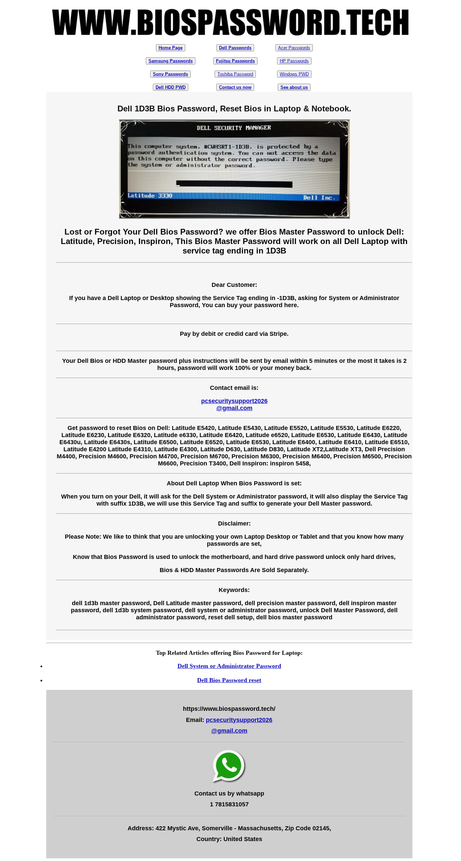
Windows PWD (294, 74)
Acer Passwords (294, 47)
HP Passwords (294, 60)
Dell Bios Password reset (229, 680)
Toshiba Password (235, 74)
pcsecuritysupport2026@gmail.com (234, 404)
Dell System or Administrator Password (229, 666)
